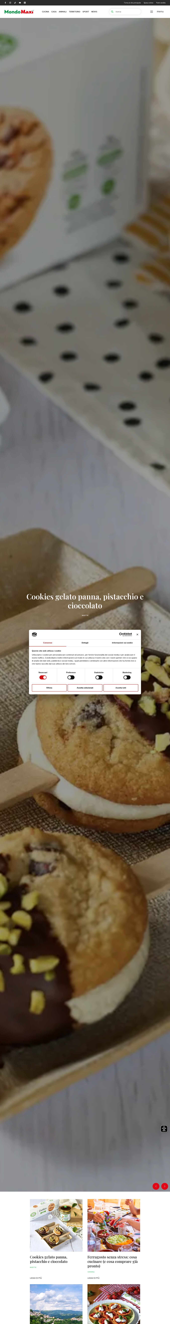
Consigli (91, 1272)
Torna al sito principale (132, 3)
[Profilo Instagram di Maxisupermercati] (10, 3)
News (94, 12)
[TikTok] (15, 3)
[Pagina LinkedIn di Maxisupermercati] (25, 3)
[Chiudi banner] (137, 634)
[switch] (71, 677)
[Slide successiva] (164, 1186)
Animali (63, 12)
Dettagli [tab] (85, 643)
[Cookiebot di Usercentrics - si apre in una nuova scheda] (121, 634)
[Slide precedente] (156, 1186)
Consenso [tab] (47, 643)
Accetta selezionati (85, 688)
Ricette (85, 615)
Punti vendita (161, 3)
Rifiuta (49, 688)
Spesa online (148, 3)
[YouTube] (20, 3)
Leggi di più (36, 1278)
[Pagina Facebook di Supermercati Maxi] (5, 3)
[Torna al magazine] (19, 11)
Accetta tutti (120, 688)
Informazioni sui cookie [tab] (122, 643)
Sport (86, 12)
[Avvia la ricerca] (112, 11)
